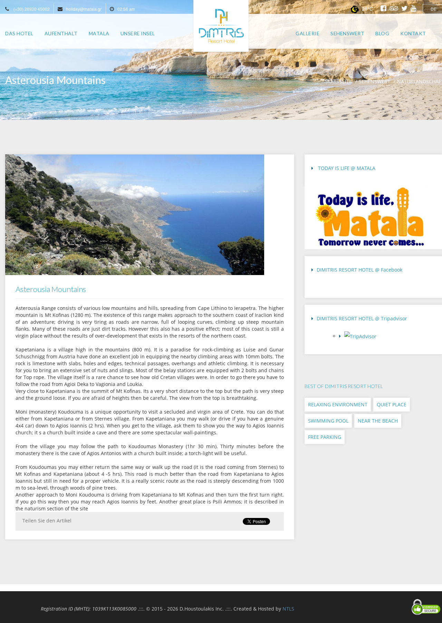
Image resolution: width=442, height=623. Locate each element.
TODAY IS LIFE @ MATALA (346, 168)
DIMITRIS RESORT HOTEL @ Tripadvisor (362, 318)
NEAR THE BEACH (378, 420)
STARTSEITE (338, 81)
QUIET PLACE (391, 404)
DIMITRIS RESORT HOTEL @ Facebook (359, 269)
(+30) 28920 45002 (31, 9)
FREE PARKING (324, 437)
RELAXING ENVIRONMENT (337, 404)
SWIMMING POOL (328, 420)
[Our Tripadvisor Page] (388, 338)
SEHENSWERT (374, 81)
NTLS (288, 608)
